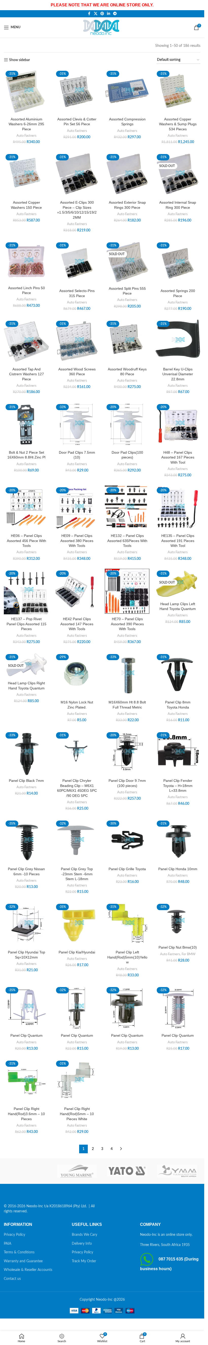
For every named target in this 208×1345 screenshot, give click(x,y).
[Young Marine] (77, 1171)
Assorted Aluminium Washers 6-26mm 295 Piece (26, 124)
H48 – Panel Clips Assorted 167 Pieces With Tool (177, 457)
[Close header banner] (198, 5)
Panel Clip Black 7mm (26, 781)
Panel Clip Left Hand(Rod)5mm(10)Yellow (127, 957)
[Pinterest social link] (102, 13)
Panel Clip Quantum (26, 1035)
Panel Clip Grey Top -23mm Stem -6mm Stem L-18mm (77, 874)
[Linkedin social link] (109, 13)
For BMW (188, 954)
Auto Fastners (26, 135)
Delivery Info (82, 1243)
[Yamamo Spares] (177, 1171)
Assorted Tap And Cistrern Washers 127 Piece (26, 374)
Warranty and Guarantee (23, 1261)
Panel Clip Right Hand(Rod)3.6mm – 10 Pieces (26, 1114)
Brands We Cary (84, 1235)
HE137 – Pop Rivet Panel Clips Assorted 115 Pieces (26, 624)
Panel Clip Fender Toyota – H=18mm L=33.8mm (178, 786)
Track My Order (84, 1261)
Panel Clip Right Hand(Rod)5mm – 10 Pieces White (77, 1114)
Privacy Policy (14, 1235)
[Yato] (127, 1171)
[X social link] (95, 13)
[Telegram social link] (115, 13)
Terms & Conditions (19, 1252)
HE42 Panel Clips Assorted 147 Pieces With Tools (76, 624)
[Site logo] (102, 27)
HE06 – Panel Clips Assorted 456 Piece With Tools (26, 541)
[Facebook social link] (89, 13)
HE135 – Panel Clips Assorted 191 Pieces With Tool (177, 541)
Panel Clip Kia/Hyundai (77, 952)
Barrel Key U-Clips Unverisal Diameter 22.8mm (177, 374)
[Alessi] (27, 1171)
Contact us (12, 1279)
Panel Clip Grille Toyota (127, 869)
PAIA (7, 1243)
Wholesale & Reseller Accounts (28, 1270)
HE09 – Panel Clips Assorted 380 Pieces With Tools (76, 541)
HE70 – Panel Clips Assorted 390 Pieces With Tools (127, 624)
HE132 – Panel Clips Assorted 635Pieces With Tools (127, 541)
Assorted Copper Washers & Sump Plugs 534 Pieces (178, 124)
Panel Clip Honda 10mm (177, 869)
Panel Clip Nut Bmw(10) (178, 947)
